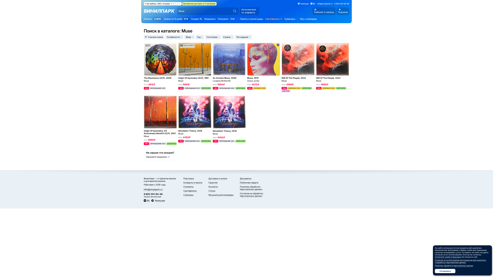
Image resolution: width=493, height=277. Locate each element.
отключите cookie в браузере (448, 257)
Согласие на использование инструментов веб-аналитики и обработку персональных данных (460, 261)
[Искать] (234, 11)
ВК (148, 200)
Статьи (211, 191)
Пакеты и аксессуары (251, 19)
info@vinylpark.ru (324, 4)
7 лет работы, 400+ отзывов (163, 4)
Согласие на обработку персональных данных (251, 194)
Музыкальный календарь (221, 195)
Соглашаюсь (445, 271)
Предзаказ (209, 19)
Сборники (222, 19)
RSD (232, 19)
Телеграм (159, 200)
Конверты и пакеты (192, 182)
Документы (245, 178)
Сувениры (289, 19)
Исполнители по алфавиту (248, 11)
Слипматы (188, 186)
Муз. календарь (308, 19)
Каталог (152, 19)
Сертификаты (273, 19)
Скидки (196, 19)
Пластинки (188, 178)
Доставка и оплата (217, 178)
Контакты (213, 186)
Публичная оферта (249, 182)
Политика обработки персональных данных (251, 188)
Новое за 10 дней (176, 19)
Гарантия (212, 182)
